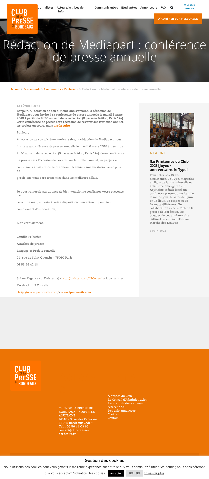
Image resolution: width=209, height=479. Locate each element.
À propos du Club (120, 396)
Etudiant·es (129, 7)
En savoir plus (154, 473)
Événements (32, 89)
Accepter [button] (116, 473)
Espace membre (190, 6)
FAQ (163, 7)
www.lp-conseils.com (76, 292)
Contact (113, 418)
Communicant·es (106, 7)
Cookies (113, 414)
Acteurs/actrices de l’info (70, 9)
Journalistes (45, 7)
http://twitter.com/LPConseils (82, 278)
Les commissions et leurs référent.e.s (126, 405)
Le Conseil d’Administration (127, 399)
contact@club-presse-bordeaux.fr (74, 432)
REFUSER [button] (134, 473)
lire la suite (61, 125)
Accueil (15, 89)
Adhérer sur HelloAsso (179, 19)
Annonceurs (148, 7)
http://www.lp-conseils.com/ (38, 292)
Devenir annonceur (122, 410)
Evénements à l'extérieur (61, 89)
